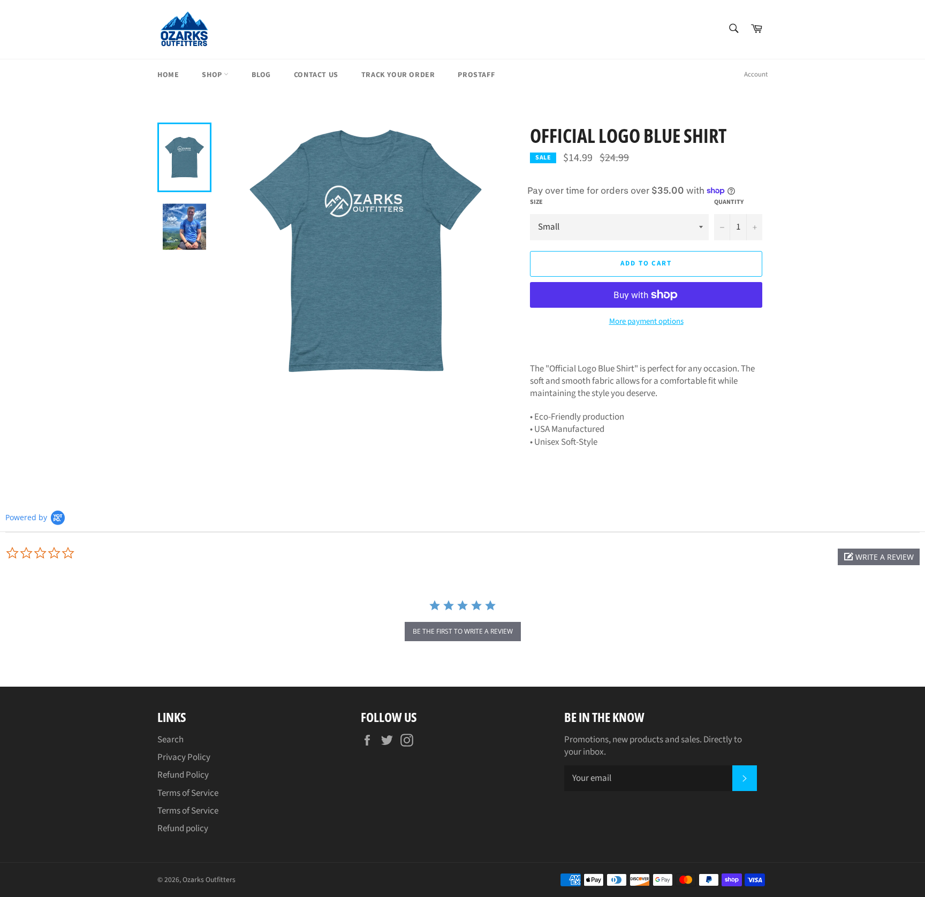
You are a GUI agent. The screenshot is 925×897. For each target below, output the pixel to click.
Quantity (729, 202)
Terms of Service (187, 793)
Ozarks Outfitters (209, 880)
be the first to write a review (463, 631)
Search (170, 739)
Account (756, 74)
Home (168, 75)
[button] (879, 557)
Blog (261, 75)
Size (536, 202)
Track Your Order (398, 75)
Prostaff (476, 75)
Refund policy (182, 828)
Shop (213, 75)
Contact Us (316, 75)
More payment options (646, 321)
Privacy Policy (183, 757)
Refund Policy (183, 775)
